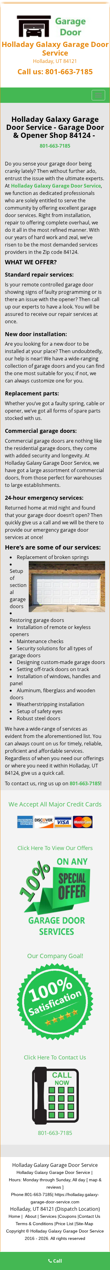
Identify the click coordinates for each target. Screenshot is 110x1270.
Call (57, 1261)
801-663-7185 (69, 71)
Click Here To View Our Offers (55, 848)
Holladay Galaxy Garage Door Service (56, 185)
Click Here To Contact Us (55, 1057)
